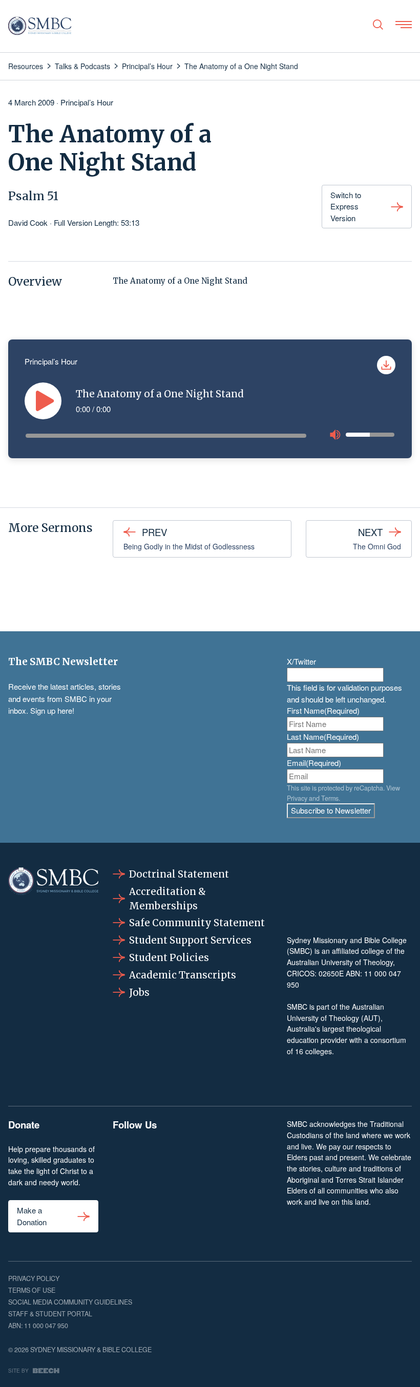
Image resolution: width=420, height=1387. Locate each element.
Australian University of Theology (340, 962)
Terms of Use (31, 1290)
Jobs (139, 992)
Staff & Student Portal (50, 1313)
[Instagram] (158, 1155)
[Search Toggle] (378, 24)
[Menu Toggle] (403, 24)
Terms (330, 798)
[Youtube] (261, 1155)
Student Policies (169, 958)
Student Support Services (190, 940)
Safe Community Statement (197, 923)
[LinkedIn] (192, 1155)
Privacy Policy (33, 1278)
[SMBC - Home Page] (39, 26)
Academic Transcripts (182, 975)
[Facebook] (124, 1155)
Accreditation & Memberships (167, 899)
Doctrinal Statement (179, 874)
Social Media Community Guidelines (70, 1302)
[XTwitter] (227, 1155)
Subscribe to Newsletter (331, 810)
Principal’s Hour (86, 102)
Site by (18, 1370)
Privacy (297, 798)
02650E (331, 973)
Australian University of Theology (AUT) (335, 1012)
